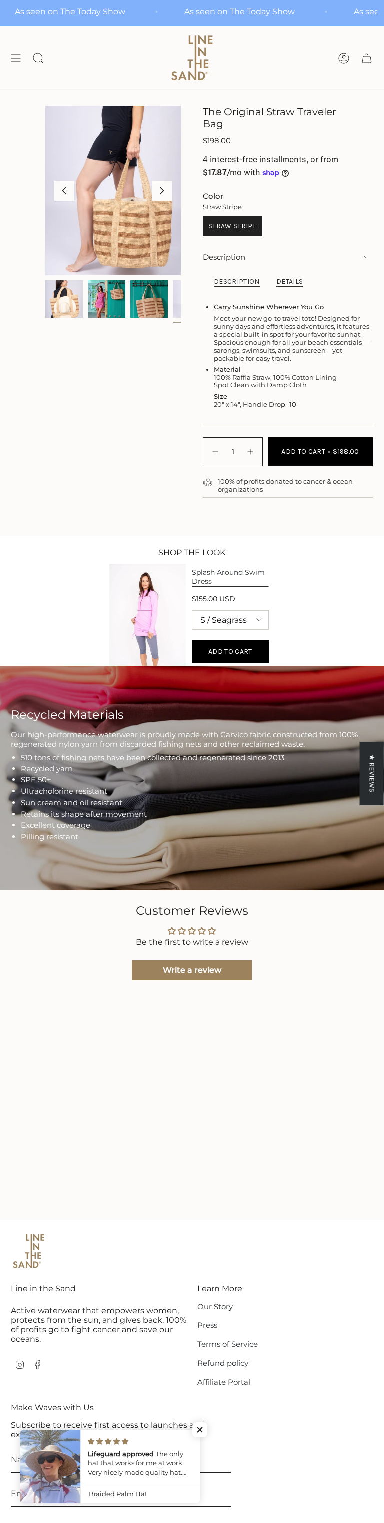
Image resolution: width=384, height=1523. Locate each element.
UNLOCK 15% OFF (267, 837)
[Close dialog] (329, 674)
